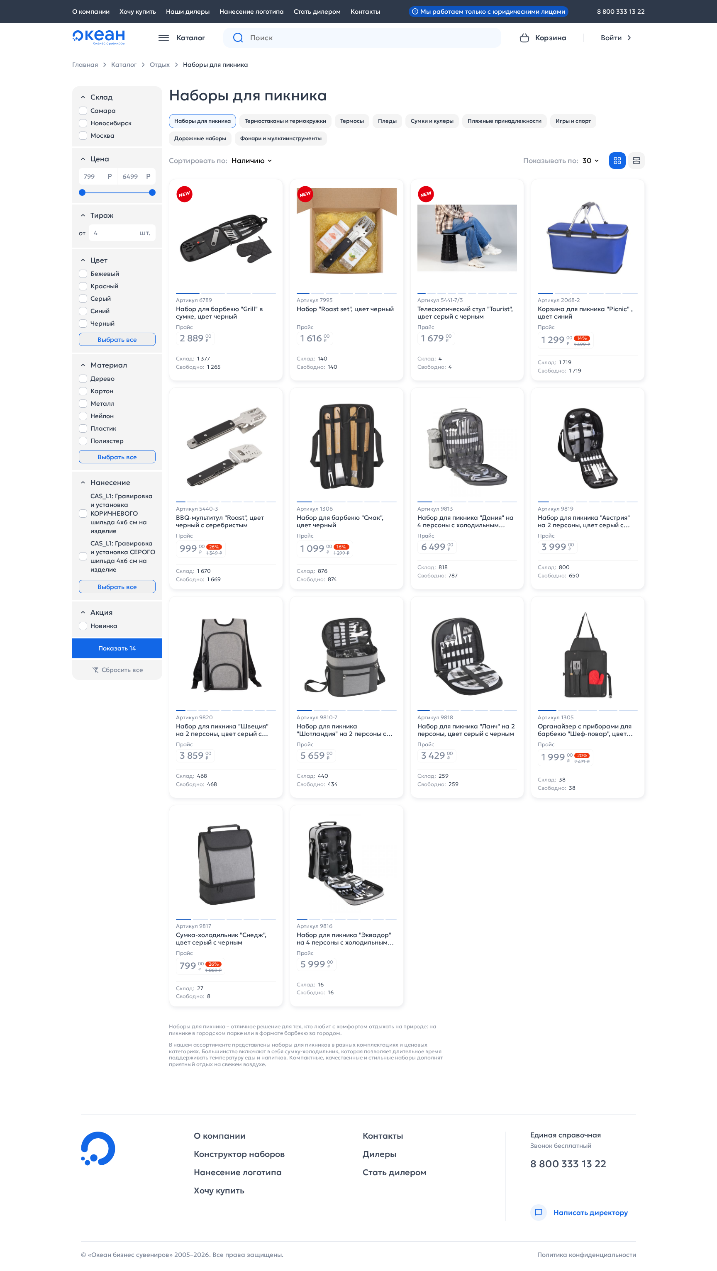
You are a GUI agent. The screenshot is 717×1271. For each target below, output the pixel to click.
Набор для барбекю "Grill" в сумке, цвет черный (219, 312)
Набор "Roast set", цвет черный (345, 309)
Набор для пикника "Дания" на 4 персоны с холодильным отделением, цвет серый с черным (465, 521)
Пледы (387, 120)
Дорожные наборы (200, 138)
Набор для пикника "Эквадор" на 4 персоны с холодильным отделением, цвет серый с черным (344, 938)
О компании (91, 11)
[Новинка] (184, 194)
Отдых (160, 64)
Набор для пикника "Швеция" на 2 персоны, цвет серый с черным (222, 730)
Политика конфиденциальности (586, 1255)
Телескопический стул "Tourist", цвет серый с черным (465, 312)
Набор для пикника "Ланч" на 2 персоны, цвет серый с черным (466, 730)
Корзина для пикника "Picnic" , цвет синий (585, 312)
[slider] (82, 192)
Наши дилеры (188, 11)
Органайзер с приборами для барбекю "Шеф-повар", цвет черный (585, 730)
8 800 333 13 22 (621, 11)
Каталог (124, 64)
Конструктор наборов (239, 1154)
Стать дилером (317, 11)
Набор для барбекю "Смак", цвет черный (340, 521)
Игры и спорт (573, 120)
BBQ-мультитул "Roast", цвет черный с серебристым (220, 521)
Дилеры (380, 1154)
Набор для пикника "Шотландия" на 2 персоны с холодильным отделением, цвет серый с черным (346, 730)
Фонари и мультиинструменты (281, 138)
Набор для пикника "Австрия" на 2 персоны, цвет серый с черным (584, 521)
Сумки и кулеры (432, 120)
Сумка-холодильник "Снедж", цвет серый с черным (221, 938)
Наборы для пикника (215, 64)
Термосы (352, 120)
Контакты (365, 11)
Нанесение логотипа (251, 11)
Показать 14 (117, 648)
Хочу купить (138, 11)
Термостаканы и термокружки (285, 120)
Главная (85, 64)
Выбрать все (117, 339)
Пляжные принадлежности (504, 120)
